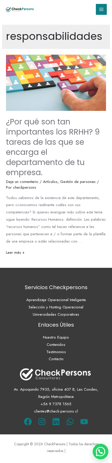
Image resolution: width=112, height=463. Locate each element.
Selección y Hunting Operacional (56, 307)
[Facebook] (28, 422)
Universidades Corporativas (56, 314)
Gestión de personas (78, 182)
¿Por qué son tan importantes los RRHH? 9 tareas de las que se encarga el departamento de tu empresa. (53, 147)
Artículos (50, 182)
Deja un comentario (22, 182)
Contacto (56, 359)
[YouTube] (84, 422)
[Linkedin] (56, 422)
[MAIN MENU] (101, 9)
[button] (100, 451)
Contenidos (56, 344)
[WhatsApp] (70, 422)
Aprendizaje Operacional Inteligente (56, 300)
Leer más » (15, 252)
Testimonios (56, 352)
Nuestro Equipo (56, 337)
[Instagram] (42, 422)
